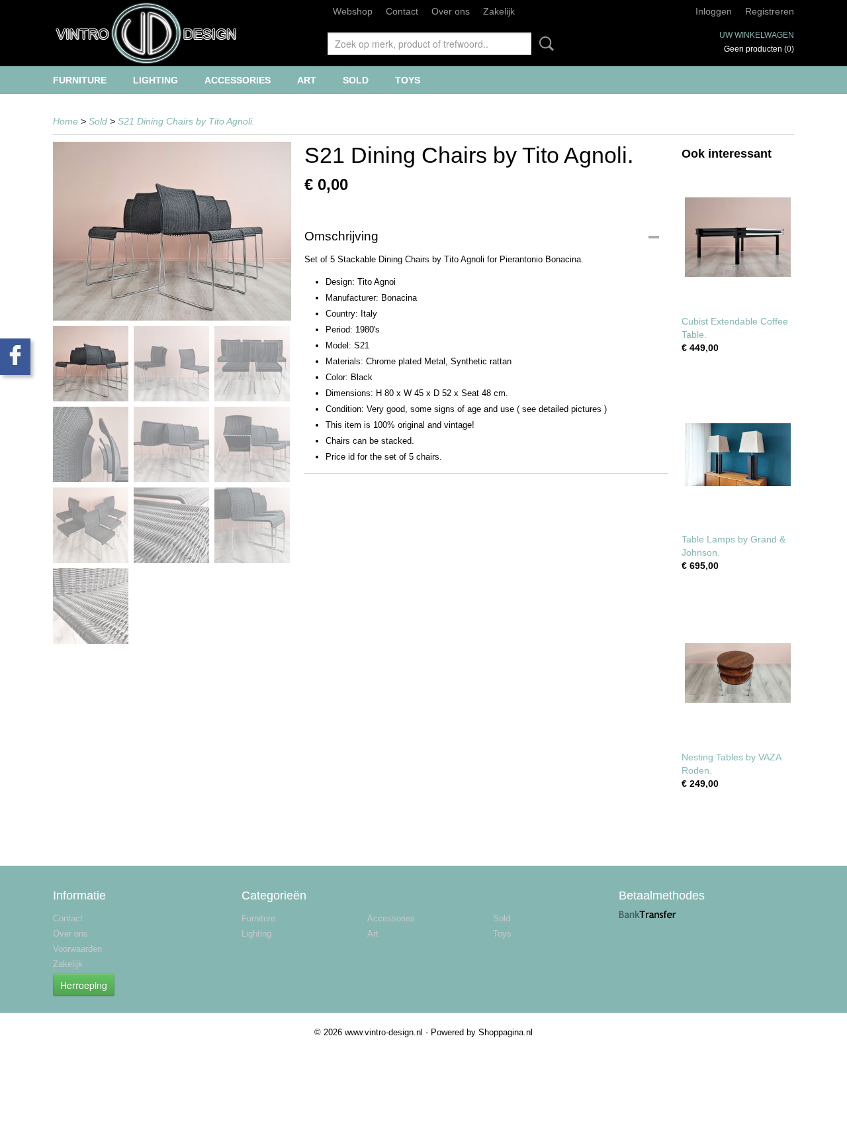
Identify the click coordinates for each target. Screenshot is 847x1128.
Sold (356, 80)
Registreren (769, 11)
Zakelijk (499, 11)
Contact (402, 11)
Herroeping (83, 985)
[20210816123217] (172, 231)
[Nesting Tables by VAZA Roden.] (738, 673)
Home (65, 121)
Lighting (155, 80)
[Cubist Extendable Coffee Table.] (738, 237)
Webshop (353, 11)
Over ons (450, 11)
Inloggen (713, 11)
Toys (407, 80)
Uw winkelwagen (756, 35)
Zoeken (544, 44)
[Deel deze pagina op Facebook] (15, 356)
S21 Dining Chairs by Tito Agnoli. (186, 121)
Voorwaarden (77, 949)
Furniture (80, 80)
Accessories (237, 80)
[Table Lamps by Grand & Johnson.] (738, 455)
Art (306, 80)
